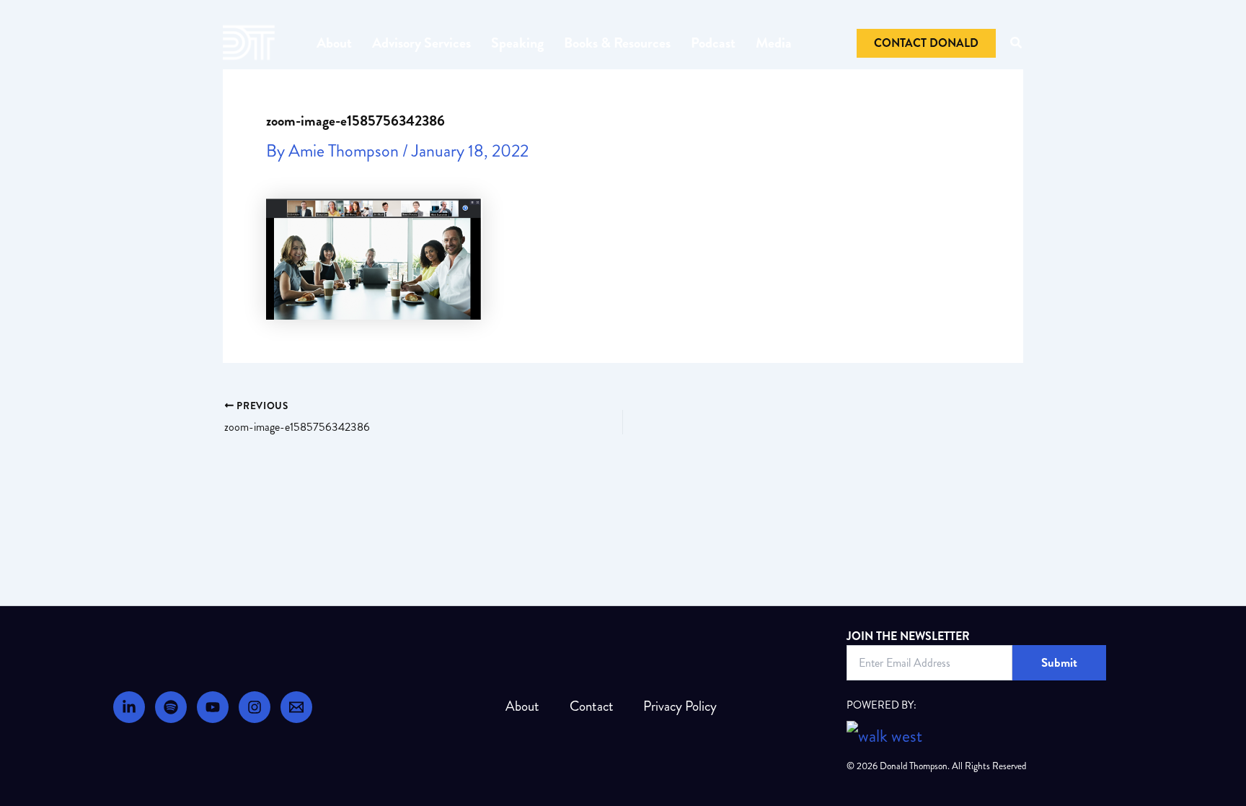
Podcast (713, 42)
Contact (592, 706)
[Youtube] (213, 707)
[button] (926, 43)
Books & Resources (617, 42)
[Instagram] (254, 707)
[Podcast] (171, 707)
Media (774, 42)
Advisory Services (421, 42)
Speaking (517, 42)
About (334, 42)
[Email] (296, 707)
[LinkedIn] (129, 707)
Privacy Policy (680, 706)
